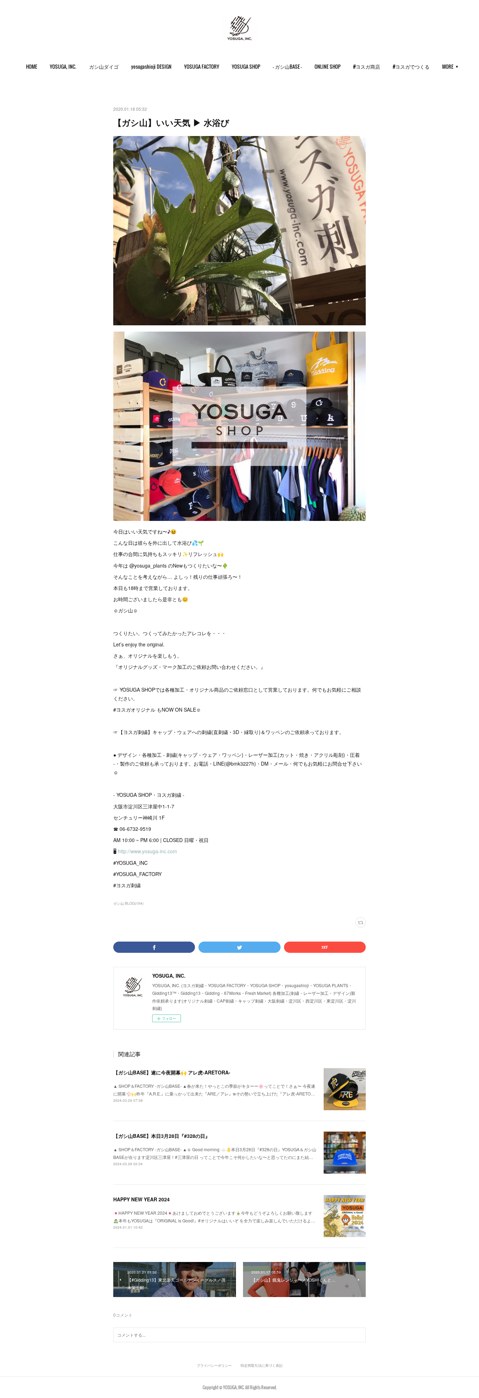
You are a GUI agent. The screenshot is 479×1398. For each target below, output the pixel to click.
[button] (31, 66)
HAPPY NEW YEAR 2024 (141, 1199)
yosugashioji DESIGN (151, 66)
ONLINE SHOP (327, 66)
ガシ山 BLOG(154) (128, 903)
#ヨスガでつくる (411, 66)
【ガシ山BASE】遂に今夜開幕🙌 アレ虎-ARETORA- (171, 1072)
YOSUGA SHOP (246, 66)
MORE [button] (447, 66)
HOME (31, 66)
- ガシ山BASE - (287, 66)
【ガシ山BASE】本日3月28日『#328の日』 (161, 1135)
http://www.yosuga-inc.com (147, 851)
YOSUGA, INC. (63, 66)
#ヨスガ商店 (366, 66)
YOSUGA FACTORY (201, 66)
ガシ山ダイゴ (104, 66)
